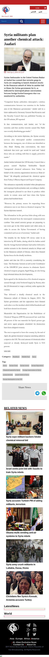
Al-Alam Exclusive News (24, 642)
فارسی (33, 11)
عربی (40, 11)
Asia (12, 638)
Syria (34, 357)
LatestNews (11, 606)
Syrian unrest (24, 365)
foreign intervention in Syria (32, 370)
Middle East (26, 357)
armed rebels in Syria (22, 375)
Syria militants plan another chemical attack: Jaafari (24, 39)
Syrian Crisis (13, 365)
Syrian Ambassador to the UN (12, 379)
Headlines (16, 357)
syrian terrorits (7, 375)
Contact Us (18, 644)
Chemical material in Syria (11, 370)
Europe (19, 638)
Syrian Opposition (37, 365)
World (8, 613)
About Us (31, 644)
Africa (27, 638)
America (35, 638)
